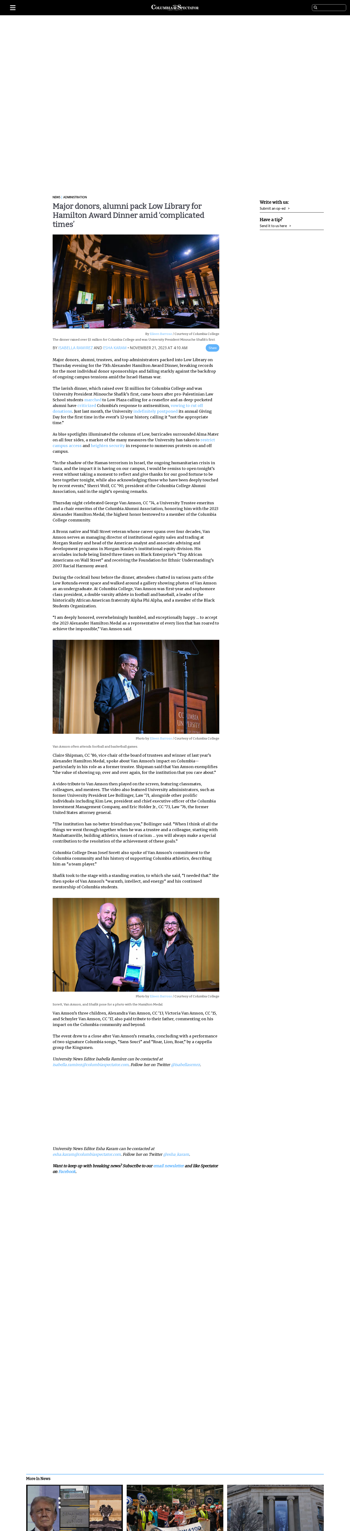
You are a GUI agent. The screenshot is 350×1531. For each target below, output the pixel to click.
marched (92, 399)
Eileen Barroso (160, 334)
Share (213, 348)
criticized (86, 405)
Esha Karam (115, 347)
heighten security (108, 445)
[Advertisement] (139, 1106)
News (56, 197)
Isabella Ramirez (75, 347)
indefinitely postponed (155, 411)
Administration (75, 197)
